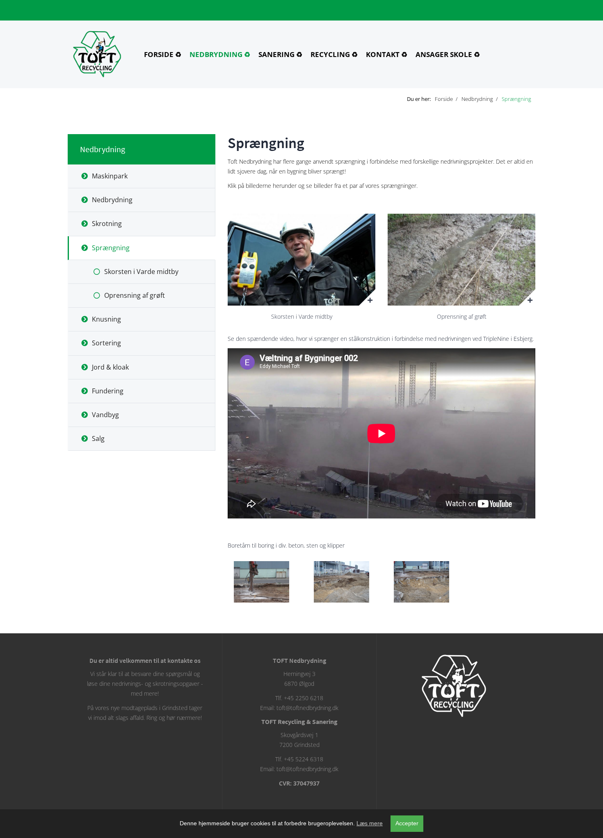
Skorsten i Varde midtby (141, 271)
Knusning (106, 319)
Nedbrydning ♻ (220, 54)
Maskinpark (110, 175)
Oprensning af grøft (134, 295)
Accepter (406, 823)
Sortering (106, 342)
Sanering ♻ (280, 54)
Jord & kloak (110, 367)
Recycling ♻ (334, 54)
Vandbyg (105, 414)
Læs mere (369, 823)
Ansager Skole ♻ (448, 54)
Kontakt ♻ (386, 54)
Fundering (107, 390)
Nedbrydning (102, 149)
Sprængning (111, 247)
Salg (98, 438)
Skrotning (107, 223)
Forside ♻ (162, 54)
